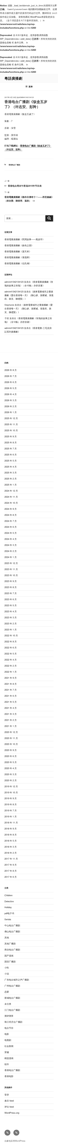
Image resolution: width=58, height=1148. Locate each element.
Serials (7, 919)
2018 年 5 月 (10, 840)
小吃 (6, 967)
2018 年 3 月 (10, 846)
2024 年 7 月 (10, 520)
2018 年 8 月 (10, 834)
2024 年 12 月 (11, 490)
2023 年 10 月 (11, 575)
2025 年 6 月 (10, 454)
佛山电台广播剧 (12, 931)
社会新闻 (8, 1046)
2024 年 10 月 (11, 502)
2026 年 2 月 (10, 406)
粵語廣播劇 (13, 78)
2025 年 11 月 (11, 424)
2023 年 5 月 (10, 605)
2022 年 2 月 (10, 665)
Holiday (8, 907)
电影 (6, 1033)
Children (8, 895)
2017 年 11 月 (11, 858)
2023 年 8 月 (10, 587)
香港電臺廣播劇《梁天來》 (17, 251)
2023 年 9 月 (10, 581)
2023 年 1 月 (10, 629)
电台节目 (8, 1027)
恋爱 (6, 991)
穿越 (6, 1052)
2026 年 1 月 (10, 412)
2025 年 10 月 (11, 430)
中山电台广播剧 (12, 925)
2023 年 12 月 (11, 563)
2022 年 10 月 (11, 635)
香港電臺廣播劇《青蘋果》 (17, 257)
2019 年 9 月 (10, 798)
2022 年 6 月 (10, 647)
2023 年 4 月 (10, 611)
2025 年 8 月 (10, 442)
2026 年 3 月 (10, 400)
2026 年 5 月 (10, 388)
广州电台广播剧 (12, 985)
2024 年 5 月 (10, 532)
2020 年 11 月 (11, 738)
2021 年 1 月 (10, 726)
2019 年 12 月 (11, 786)
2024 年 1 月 (10, 557)
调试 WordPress (33, 16)
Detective (9, 901)
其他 (6, 937)
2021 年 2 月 (10, 719)
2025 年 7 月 (10, 448)
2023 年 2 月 (10, 623)
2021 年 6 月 (10, 695)
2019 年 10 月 (11, 792)
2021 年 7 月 (10, 689)
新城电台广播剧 (12, 997)
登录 (6, 1094)
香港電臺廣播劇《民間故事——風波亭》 (24, 239)
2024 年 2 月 (10, 551)
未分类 (7, 1003)
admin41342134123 (26, 97)
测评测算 (8, 1015)
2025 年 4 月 (10, 466)
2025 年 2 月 (10, 478)
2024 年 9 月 (10, 508)
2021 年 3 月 (10, 713)
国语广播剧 (10, 961)
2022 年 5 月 (10, 653)
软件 (6, 1064)
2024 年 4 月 (10, 538)
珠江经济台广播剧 (13, 1021)
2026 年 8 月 (10, 370)
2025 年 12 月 (11, 418)
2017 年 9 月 (10, 864)
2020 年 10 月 (11, 744)
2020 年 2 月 (10, 780)
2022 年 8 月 (10, 641)
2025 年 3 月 (10, 472)
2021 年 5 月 (10, 701)
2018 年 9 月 (10, 828)
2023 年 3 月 (10, 617)
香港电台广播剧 (14, 165)
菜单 (31, 86)
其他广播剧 (10, 943)
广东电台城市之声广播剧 (16, 979)
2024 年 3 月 (10, 544)
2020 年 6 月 (10, 756)
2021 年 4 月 (10, 707)
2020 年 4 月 (10, 768)
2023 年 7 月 (10, 593)
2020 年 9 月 (10, 750)
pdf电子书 (9, 913)
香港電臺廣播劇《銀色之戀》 (18, 245)
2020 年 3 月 (10, 774)
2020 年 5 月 (10, 762)
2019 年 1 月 (10, 816)
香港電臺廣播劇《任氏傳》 (17, 263)
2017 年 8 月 (10, 870)
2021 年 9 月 (10, 677)
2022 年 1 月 (10, 671)
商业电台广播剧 (12, 949)
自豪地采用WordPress (14, 1140)
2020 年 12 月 (11, 732)
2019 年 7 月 (10, 810)
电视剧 (7, 1039)
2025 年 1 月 (10, 484)
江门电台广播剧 (12, 1009)
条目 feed (9, 1100)
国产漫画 (8, 955)
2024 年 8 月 (10, 514)
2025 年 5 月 (10, 460)
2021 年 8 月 (10, 683)
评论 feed (9, 1106)
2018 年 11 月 (11, 822)
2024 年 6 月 (10, 526)
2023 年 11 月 (11, 569)
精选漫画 (8, 1058)
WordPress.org (11, 1112)
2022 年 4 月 (10, 659)
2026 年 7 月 (10, 376)
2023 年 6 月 (10, 599)
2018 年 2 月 (10, 852)
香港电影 (8, 1076)
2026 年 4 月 (10, 394)
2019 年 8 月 (10, 804)
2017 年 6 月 (10, 876)
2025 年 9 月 (10, 436)
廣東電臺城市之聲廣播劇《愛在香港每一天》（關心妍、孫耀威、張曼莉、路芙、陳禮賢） (29, 295)
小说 (6, 973)
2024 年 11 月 (11, 496)
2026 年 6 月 (10, 382)
